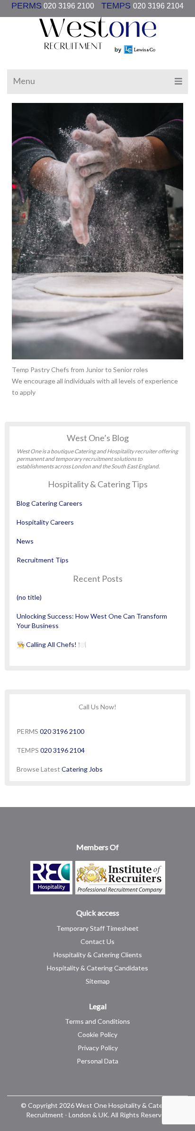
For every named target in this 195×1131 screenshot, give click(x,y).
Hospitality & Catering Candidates (97, 968)
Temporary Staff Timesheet (97, 928)
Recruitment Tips (43, 560)
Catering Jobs (82, 769)
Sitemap (98, 981)
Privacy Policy (98, 1048)
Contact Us (97, 941)
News (25, 541)
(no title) (29, 597)
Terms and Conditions (97, 1021)
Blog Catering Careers (49, 503)
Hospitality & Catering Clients (97, 955)
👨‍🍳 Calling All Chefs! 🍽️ (51, 644)
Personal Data (97, 1061)
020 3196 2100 (75, 5)
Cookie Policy (97, 1034)
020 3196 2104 (62, 750)
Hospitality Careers (45, 522)
